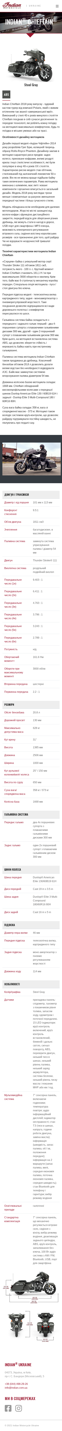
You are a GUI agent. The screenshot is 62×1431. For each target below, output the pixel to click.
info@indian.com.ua (16, 1387)
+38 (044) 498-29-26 (16, 1384)
